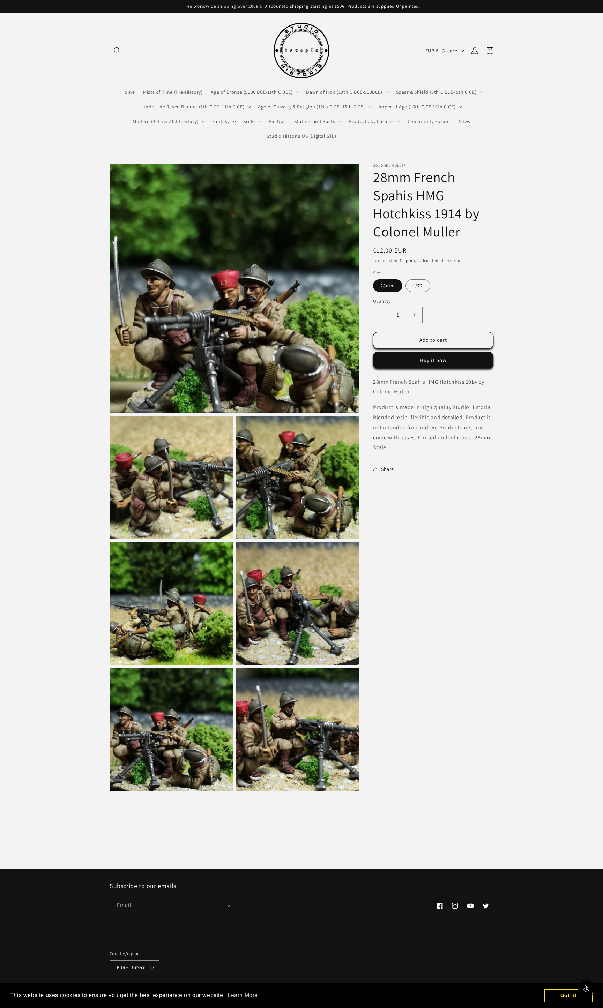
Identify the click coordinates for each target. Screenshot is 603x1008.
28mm (387, 286)
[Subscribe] (227, 905)
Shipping (409, 260)
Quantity (381, 301)
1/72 (418, 286)
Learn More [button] (243, 995)
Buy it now (433, 359)
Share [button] (387, 469)
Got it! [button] (568, 995)
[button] (117, 50)
